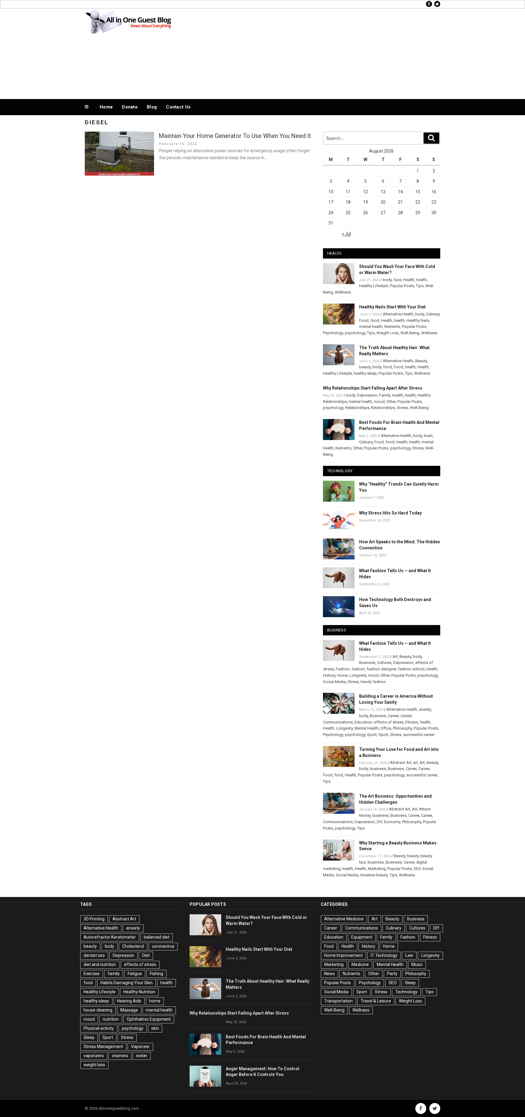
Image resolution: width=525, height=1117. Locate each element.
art (415, 762)
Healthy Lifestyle (373, 286)
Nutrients (392, 326)
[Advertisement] (323, 52)
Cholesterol (133, 946)
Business (367, 662)
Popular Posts (402, 286)
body (387, 279)
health (421, 279)
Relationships (357, 407)
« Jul (346, 233)
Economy (392, 822)
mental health (371, 326)
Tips (420, 286)
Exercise (92, 973)
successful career (418, 734)
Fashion (343, 669)
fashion (358, 669)
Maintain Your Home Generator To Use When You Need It (235, 135)
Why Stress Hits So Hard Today (390, 512)
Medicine (360, 964)
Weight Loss (387, 333)
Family (384, 395)
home (154, 1000)
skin (155, 1028)
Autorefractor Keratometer (110, 937)
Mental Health (367, 728)
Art (395, 656)
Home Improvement (343, 955)
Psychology (333, 333)
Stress (402, 407)
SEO (416, 868)
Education (363, 722)
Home (106, 107)
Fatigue (135, 973)
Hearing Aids (129, 1000)
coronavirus (163, 946)
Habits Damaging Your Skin (127, 982)
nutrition (111, 1019)
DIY (379, 822)
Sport (372, 734)
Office (385, 728)
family (114, 973)
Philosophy (402, 728)
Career (393, 715)
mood (379, 401)
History (329, 675)
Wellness (343, 292)
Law (409, 955)
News (329, 973)
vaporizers (94, 1055)
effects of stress (388, 722)
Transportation (338, 1000)
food (374, 320)
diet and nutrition (100, 964)
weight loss (94, 1064)
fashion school (411, 669)
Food (364, 320)
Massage (129, 1010)
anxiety (425, 709)
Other (391, 401)
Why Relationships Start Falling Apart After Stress (372, 388)
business (378, 768)
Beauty (421, 361)
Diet (146, 955)
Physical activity (99, 1028)
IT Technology (384, 955)
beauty (365, 367)
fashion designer (381, 669)
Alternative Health (398, 314)
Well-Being (409, 333)
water (141, 1055)
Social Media (334, 681)
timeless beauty (374, 875)
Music (417, 964)
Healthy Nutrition (139, 991)
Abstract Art (400, 762)
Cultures (384, 662)
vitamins (120, 1055)
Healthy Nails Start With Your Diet (392, 306)
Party (392, 973)
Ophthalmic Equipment (149, 1019)
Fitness (411, 722)
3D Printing (94, 918)
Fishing (156, 973)
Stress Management (103, 1046)
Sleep (89, 1037)
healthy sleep (365, 373)
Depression (367, 395)
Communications (338, 722)
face (397, 279)
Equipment (361, 937)
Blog (152, 107)
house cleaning (98, 1010)
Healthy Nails (418, 320)
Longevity (357, 675)
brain (428, 435)
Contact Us (178, 107)
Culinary (432, 314)
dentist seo (94, 955)
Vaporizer (140, 1046)
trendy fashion (373, 681)
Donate (130, 107)
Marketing (377, 868)
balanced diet (157, 937)
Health (408, 279)
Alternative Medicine (344, 918)
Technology (406, 991)
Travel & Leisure (376, 1000)
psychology (355, 333)
